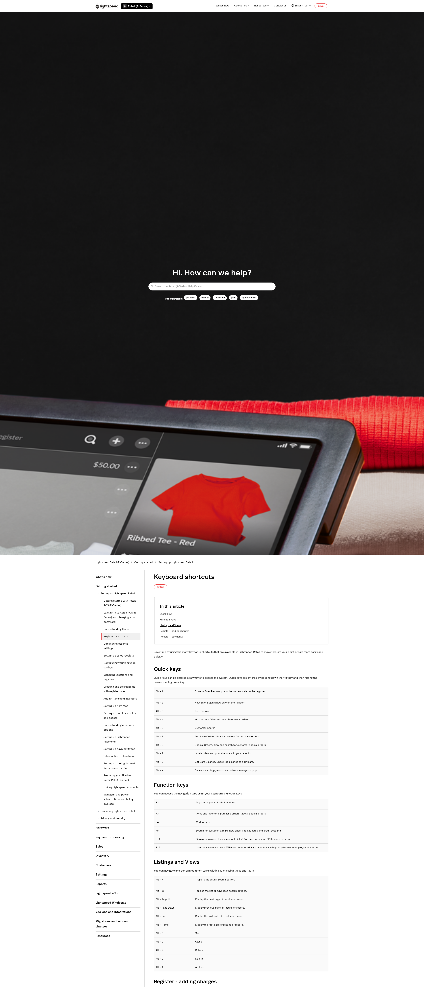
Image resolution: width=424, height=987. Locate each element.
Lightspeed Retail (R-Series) (112, 562)
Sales (99, 846)
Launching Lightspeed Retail (118, 811)
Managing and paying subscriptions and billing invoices (118, 799)
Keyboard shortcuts (116, 636)
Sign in (321, 6)
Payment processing (110, 837)
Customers (103, 865)
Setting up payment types (119, 749)
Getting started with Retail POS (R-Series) (120, 603)
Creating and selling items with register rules (119, 689)
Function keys (168, 619)
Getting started (143, 562)
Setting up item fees (116, 706)
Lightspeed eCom (108, 893)
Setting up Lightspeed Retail (175, 562)
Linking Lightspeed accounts (121, 787)
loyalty (205, 297)
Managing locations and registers (118, 677)
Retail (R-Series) (138, 6)
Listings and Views (170, 625)
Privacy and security (113, 818)
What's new (222, 5)
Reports (101, 884)
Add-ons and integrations (113, 912)
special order (249, 297)
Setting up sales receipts (119, 655)
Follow (160, 587)
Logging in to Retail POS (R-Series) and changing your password (120, 617)
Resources (260, 5)
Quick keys (166, 614)
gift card (190, 297)
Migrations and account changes (112, 924)
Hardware (102, 828)
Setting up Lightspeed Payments (117, 739)
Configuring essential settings (116, 646)
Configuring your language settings (119, 665)
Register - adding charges (174, 631)
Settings (101, 874)
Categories (240, 5)
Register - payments (171, 637)
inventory (220, 297)
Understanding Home (117, 629)
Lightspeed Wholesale (111, 902)
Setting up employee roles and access (120, 715)
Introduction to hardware (119, 756)
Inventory (102, 856)
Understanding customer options (119, 727)
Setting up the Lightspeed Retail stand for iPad (119, 765)
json (233, 297)
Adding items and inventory (120, 698)
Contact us (280, 5)
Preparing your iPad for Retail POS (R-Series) (118, 777)
